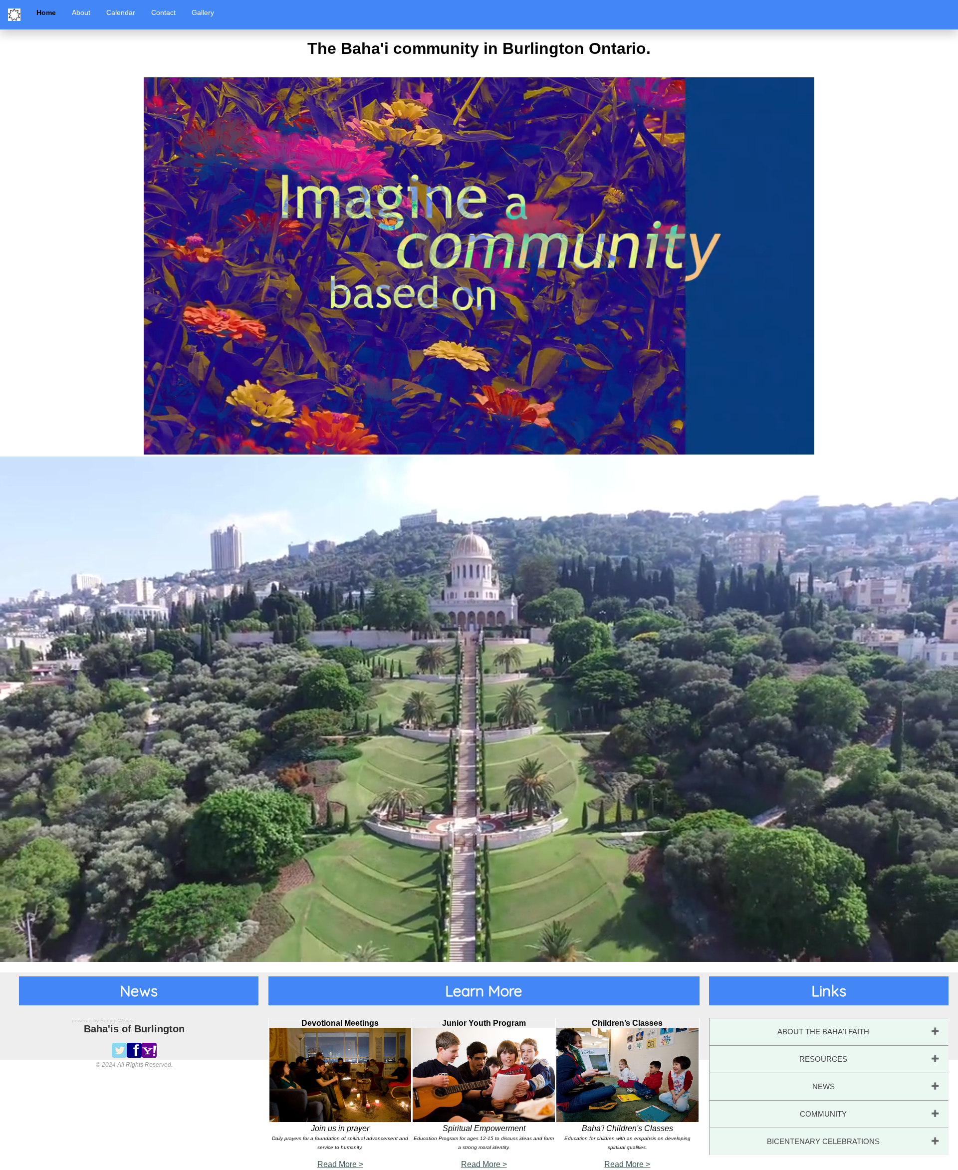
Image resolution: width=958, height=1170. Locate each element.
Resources (823, 1059)
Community (823, 1114)
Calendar (120, 12)
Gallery (203, 12)
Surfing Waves (117, 1020)
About (81, 12)
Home (46, 12)
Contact (163, 12)
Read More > (340, 1164)
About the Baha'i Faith (823, 1031)
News (823, 1086)
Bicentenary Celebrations (823, 1141)
